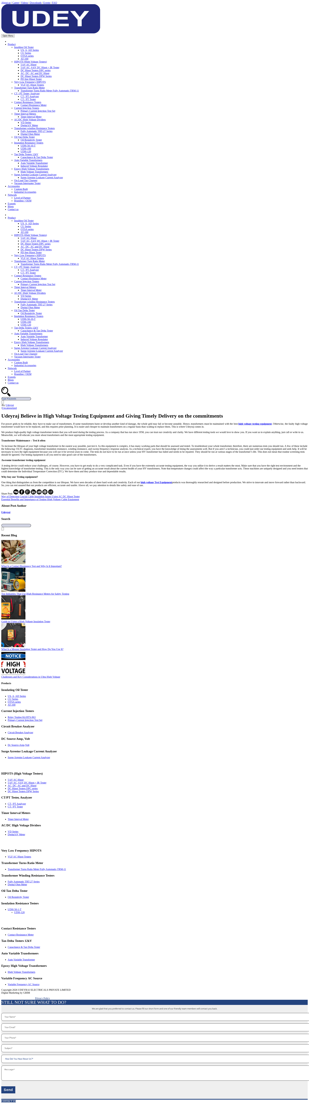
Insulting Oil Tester (24, 47)
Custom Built (21, 189)
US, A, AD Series (30, 50)
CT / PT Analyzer (30, 96)
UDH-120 (26, 151)
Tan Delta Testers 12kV (26, 154)
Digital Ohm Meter (30, 134)
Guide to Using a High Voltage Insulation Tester (25, 621)
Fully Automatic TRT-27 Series (36, 131)
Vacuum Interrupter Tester (27, 183)
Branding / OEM (22, 200)
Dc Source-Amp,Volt (18, 745)
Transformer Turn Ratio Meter (29, 87)
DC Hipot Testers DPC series (36, 70)
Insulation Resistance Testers (28, 142)
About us (6, 2)
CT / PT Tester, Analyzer (27, 93)
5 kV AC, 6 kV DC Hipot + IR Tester (40, 67)
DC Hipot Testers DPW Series (36, 76)
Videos (24, 2)
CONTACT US (8, 1101)
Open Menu (8, 36)
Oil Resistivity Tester (31, 140)
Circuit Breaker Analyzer (20, 732)
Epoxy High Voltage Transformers (31, 168)
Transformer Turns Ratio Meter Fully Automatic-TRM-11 (50, 90)
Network (12, 195)
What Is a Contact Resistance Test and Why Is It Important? (31, 566)
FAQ (54, 2)
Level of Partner (22, 197)
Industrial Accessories (25, 192)
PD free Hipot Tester (31, 79)
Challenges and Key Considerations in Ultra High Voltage (30, 676)
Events (46, 2)
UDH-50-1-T (14, 909)
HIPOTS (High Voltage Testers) (30, 61)
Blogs (11, 206)
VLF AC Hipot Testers (32, 84)
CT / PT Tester (28, 99)
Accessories (14, 186)
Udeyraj (10, 405)
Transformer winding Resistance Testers (34, 128)
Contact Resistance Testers (27, 102)
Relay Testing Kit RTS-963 (22, 717)
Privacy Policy (42, 998)
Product (12, 44)
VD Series (26, 122)
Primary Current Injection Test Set (38, 111)
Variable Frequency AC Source (23, 984)
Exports (12, 203)
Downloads (36, 2)
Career (15, 2)
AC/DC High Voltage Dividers (30, 119)
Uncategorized (9, 408)
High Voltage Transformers (34, 171)
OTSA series (27, 56)
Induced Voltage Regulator (34, 166)
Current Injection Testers (26, 108)
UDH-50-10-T (28, 145)
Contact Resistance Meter (34, 105)
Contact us (13, 209)
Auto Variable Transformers (28, 160)
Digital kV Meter (29, 125)
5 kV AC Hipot (28, 64)
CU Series (26, 53)
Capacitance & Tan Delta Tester (37, 157)
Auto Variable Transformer (34, 163)
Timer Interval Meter (31, 116)
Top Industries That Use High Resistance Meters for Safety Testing (35, 593)
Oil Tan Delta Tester (24, 137)
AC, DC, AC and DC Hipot (35, 73)
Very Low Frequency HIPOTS (30, 82)
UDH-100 (26, 148)
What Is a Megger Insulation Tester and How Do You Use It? (32, 649)
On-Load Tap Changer (25, 180)
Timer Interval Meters (25, 113)
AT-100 (24, 58)
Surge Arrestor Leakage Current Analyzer (35, 174)
